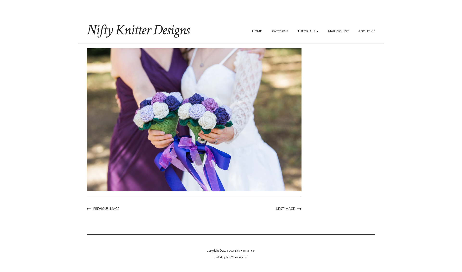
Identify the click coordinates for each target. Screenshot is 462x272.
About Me (366, 31)
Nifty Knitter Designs (138, 30)
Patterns (280, 31)
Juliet (218, 257)
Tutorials (307, 31)
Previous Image (106, 209)
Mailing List (338, 31)
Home (257, 31)
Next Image (285, 209)
